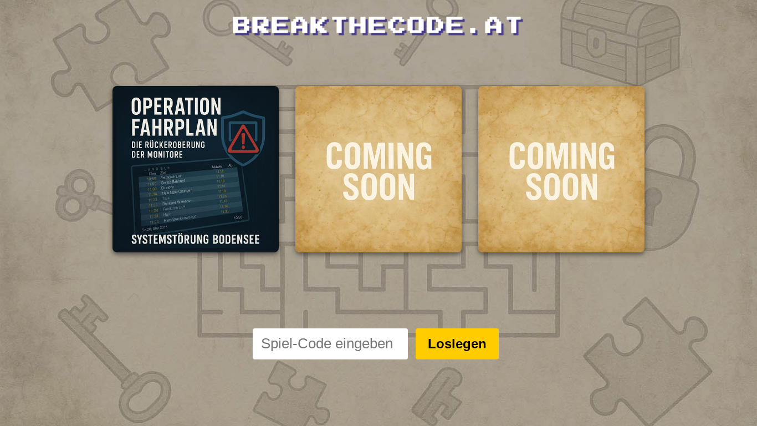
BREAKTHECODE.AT (378, 26)
